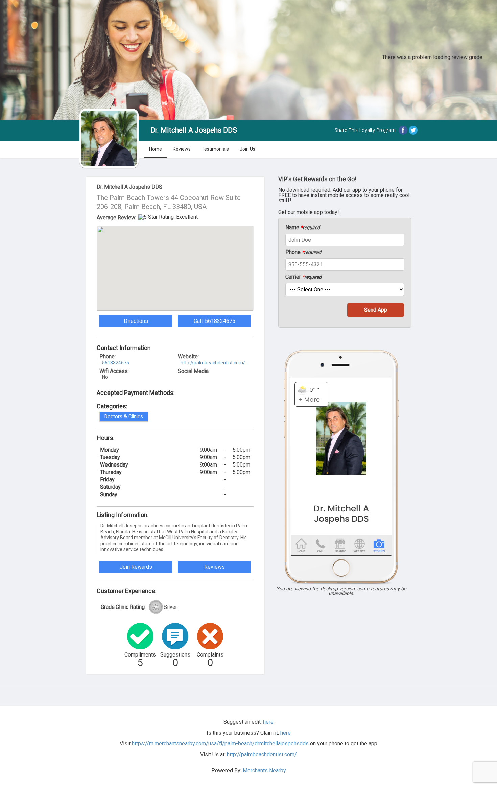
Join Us (247, 149)
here (285, 733)
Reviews (182, 149)
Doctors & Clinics (123, 416)
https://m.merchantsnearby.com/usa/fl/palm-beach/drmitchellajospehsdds (220, 743)
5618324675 (115, 362)
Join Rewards (136, 567)
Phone (303, 252)
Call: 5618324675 (214, 321)
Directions (136, 321)
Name (302, 227)
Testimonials (215, 149)
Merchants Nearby (264, 770)
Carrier (303, 277)
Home (155, 149)
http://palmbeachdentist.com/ (213, 362)
